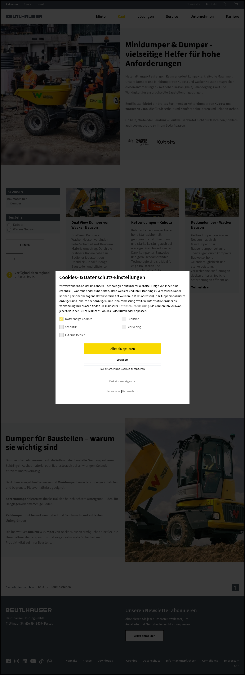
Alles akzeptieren (122, 349)
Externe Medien (75, 335)
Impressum (114, 391)
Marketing (134, 327)
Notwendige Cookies (78, 319)
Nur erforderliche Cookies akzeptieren (122, 369)
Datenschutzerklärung (134, 306)
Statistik (71, 327)
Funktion (133, 319)
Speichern (122, 360)
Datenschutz (130, 391)
